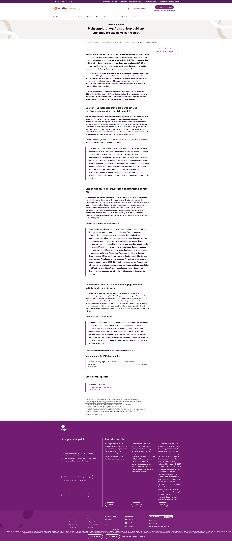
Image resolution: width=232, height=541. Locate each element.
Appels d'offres (91, 516)
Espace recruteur (140, 17)
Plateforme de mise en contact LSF (159, 526)
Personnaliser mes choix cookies (133, 536)
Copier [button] (110, 504)
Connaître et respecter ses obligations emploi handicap (103, 403)
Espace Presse (73, 524)
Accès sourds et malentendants (169, 2)
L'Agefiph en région (150, 2)
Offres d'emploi (125, 17)
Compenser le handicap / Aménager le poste (130, 410)
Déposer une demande (164, 7)
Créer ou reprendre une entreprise (129, 401)
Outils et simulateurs (94, 17)
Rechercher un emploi (92, 401)
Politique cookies (92, 522)
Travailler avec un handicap (109, 401)
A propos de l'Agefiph (135, 2)
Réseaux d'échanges (111, 17)
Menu (57, 17)
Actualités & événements (119, 2)
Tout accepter (95, 536)
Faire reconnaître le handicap (95, 411)
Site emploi (106, 2)
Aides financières (70, 17)
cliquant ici (89, 532)
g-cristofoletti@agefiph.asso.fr (100, 387)
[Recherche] (128, 8)
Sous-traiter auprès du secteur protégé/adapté (120, 411)
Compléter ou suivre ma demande (164, 11)
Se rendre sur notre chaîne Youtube (75, 495)
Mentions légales (92, 519)
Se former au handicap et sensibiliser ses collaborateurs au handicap (108, 405)
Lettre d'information (75, 522)
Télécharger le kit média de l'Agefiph (76, 477)
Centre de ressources (75, 519)
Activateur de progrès (111, 522)
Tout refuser (112, 536)
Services (81, 17)
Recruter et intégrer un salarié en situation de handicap (103, 406)
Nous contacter (139, 9)
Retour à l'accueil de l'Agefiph (64, 1)
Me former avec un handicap (129, 399)
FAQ (70, 516)
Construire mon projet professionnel (108, 399)
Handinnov (108, 525)
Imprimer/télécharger (166, 52)
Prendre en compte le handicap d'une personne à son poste (105, 408)
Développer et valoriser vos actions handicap (100, 410)
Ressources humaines (93, 524)
